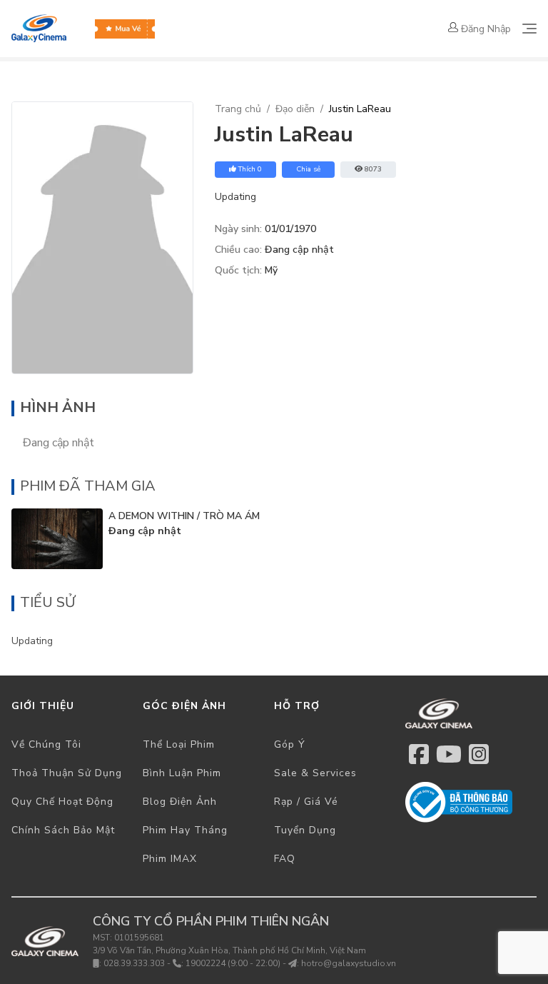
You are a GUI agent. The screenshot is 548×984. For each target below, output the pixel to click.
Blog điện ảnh (180, 801)
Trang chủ (238, 109)
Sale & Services (315, 773)
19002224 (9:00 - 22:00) (233, 963)
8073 (373, 169)
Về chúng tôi (46, 744)
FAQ (284, 858)
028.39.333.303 (134, 963)
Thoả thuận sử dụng (66, 773)
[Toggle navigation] (529, 29)
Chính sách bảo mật (63, 830)
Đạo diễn (295, 109)
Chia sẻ (308, 169)
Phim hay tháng (185, 830)
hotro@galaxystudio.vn (348, 963)
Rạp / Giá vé (306, 801)
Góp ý (289, 744)
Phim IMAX (170, 858)
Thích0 (250, 169)
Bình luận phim (182, 773)
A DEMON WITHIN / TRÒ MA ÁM (184, 516)
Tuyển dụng (305, 830)
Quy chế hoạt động (62, 801)
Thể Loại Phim (179, 744)
